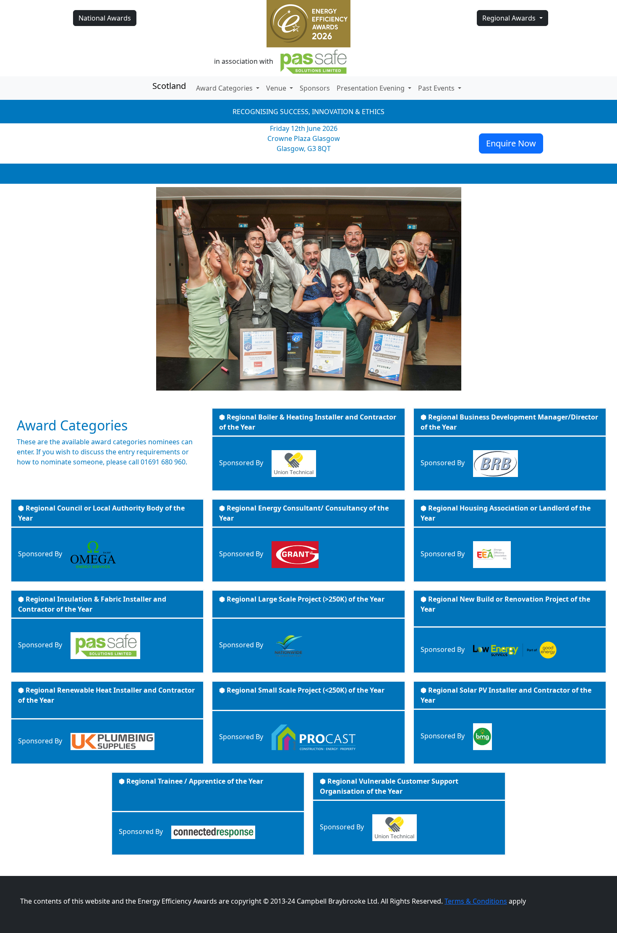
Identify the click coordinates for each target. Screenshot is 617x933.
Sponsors (315, 88)
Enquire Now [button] (511, 143)
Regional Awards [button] (509, 18)
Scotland (169, 85)
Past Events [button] (437, 88)
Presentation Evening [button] (371, 88)
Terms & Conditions (475, 901)
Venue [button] (277, 88)
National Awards (104, 18)
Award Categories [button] (225, 88)
